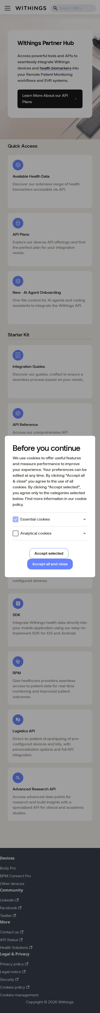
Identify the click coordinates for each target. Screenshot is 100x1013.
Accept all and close (50, 564)
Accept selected (48, 553)
